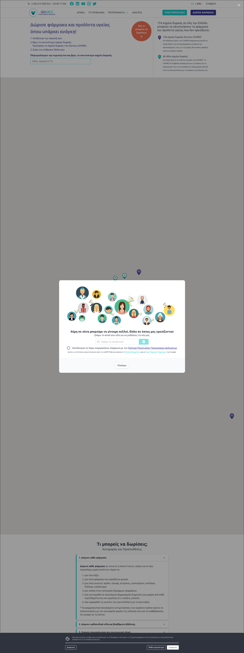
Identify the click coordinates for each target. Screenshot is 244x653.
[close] (239, 5)
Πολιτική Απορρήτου (132, 352)
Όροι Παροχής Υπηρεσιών (156, 352)
